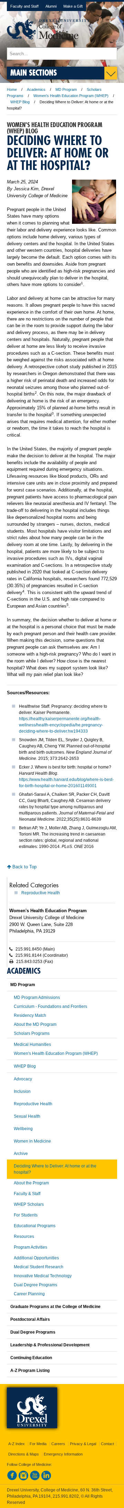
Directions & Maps (23, 1454)
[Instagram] (23, 1479)
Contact (107, 1444)
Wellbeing (23, 1128)
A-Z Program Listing (30, 1370)
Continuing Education (31, 1357)
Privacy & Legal (83, 1444)
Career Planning (29, 1293)
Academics (36, 89)
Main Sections (33, 72)
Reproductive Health (40, 892)
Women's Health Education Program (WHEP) (70, 96)
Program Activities (30, 1247)
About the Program (31, 1183)
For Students (26, 1215)
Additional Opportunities (36, 1258)
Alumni (50, 6)
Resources (24, 1236)
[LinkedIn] (46, 1479)
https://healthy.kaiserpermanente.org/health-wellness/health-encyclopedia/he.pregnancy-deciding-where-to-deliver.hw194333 (61, 725)
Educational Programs (34, 1225)
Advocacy (23, 1079)
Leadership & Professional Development (50, 1345)
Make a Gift (73, 6)
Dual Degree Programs (35, 1284)
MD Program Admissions (37, 997)
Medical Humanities (32, 1044)
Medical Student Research (38, 1266)
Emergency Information (63, 1454)
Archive (21, 1153)
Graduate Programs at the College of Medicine (55, 1306)
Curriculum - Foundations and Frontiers (50, 1006)
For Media (38, 1444)
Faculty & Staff (27, 1193)
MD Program (66, 89)
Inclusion (22, 1091)
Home (12, 89)
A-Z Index (16, 1444)
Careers (58, 1444)
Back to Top (24, 866)
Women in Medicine (32, 1141)
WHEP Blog (20, 102)
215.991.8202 (66, 1496)
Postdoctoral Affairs (30, 1319)
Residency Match (30, 1015)
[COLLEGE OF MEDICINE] (48, 44)
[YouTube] (35, 1479)
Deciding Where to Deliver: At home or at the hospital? (55, 1169)
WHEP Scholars (29, 1204)
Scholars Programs (32, 1033)
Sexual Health (27, 1116)
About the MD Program (35, 1024)
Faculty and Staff (24, 6)
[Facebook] (12, 1479)
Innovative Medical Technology (43, 1275)
